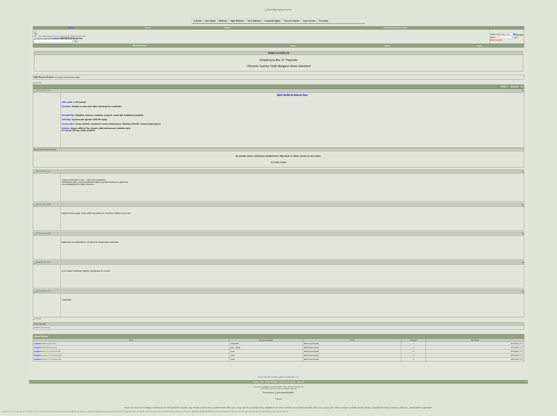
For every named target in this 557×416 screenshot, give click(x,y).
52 (143, 411)
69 (174, 411)
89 (208, 411)
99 (104, 411)
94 (221, 411)
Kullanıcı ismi (494, 34)
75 (182, 411)
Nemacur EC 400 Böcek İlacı (51, 355)
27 (65, 411)
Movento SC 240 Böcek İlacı (51, 359)
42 (109, 411)
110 (256, 411)
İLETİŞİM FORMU (278, 162)
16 (36, 411)
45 (114, 411)
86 (200, 411)
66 (172, 411)
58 (167, 411)
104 (246, 411)
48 (130, 411)
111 (270, 411)
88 (206, 411)
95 (224, 411)
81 (190, 411)
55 (156, 411)
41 (106, 411)
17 (39, 411)
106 (253, 411)
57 (161, 411)
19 (44, 411)
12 (23, 411)
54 (148, 411)
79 (187, 411)
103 (243, 411)
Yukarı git (300, 382)
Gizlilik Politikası (271, 382)
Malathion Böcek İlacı (48, 343)
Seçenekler (514, 87)
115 (283, 411)
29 (70, 411)
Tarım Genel (64, 36)
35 (88, 411)
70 (125, 411)
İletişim (256, 382)
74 (133, 411)
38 (96, 411)
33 (80, 411)
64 (153, 411)
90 (211, 411)
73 (138, 411)
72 (86, 411)
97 (229, 411)
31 (75, 411)
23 (54, 411)
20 (46, 411)
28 (67, 411)
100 (232, 411)
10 (18, 411)
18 (41, 411)
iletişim (387, 408)
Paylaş (503, 86)
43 (112, 411)
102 (239, 411)
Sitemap (148, 28)
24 (57, 411)
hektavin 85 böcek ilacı (42, 327)
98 (203, 411)
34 (83, 411)
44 (117, 411)
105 (249, 411)
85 (198, 411)
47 (122, 411)
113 (277, 411)
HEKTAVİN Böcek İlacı (49, 347)
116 (287, 411)
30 (73, 411)
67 (26, 411)
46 (120, 411)
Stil (522, 87)
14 (31, 411)
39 (99, 411)
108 (263, 411)
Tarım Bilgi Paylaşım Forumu (48, 36)
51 (135, 411)
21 (49, 411)
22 (52, 411)
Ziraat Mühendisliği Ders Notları (395, 28)
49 (140, 411)
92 (216, 411)
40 (101, 411)
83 (193, 411)
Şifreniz (492, 37)
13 (28, 411)
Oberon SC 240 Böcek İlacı (51, 351)
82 (195, 411)
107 (260, 411)
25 (59, 411)
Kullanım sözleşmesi (287, 382)
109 (267, 411)
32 (78, 411)
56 (159, 411)
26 (62, 411)
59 (169, 411)
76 (180, 411)
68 (177, 411)
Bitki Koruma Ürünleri (78, 36)
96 (227, 411)
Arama (479, 46)
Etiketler (227, 28)
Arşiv (262, 382)
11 (20, 411)
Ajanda (387, 46)
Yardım (293, 46)
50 (127, 411)
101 (236, 411)
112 (273, 411)
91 (214, 411)
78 (185, 411)
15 (33, 411)
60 (164, 411)
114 (280, 411)
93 (219, 411)
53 (146, 411)
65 (151, 411)
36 (91, 411)
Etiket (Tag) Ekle (40, 324)
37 (93, 411)
